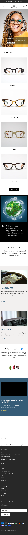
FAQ (2, 475)
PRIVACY (3, 488)
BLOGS (2, 495)
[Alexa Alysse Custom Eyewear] (14, 6)
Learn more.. (4, 410)
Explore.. (3, 301)
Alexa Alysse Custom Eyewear (9, 530)
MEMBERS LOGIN (5, 471)
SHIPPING (3, 480)
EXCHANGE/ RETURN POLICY (8, 473)
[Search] (4, 6)
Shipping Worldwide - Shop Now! (16, 445)
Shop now (14, 189)
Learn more (14, 260)
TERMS (2, 478)
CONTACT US (4, 491)
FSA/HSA (3, 493)
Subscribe (5, 514)
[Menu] (1, 6)
